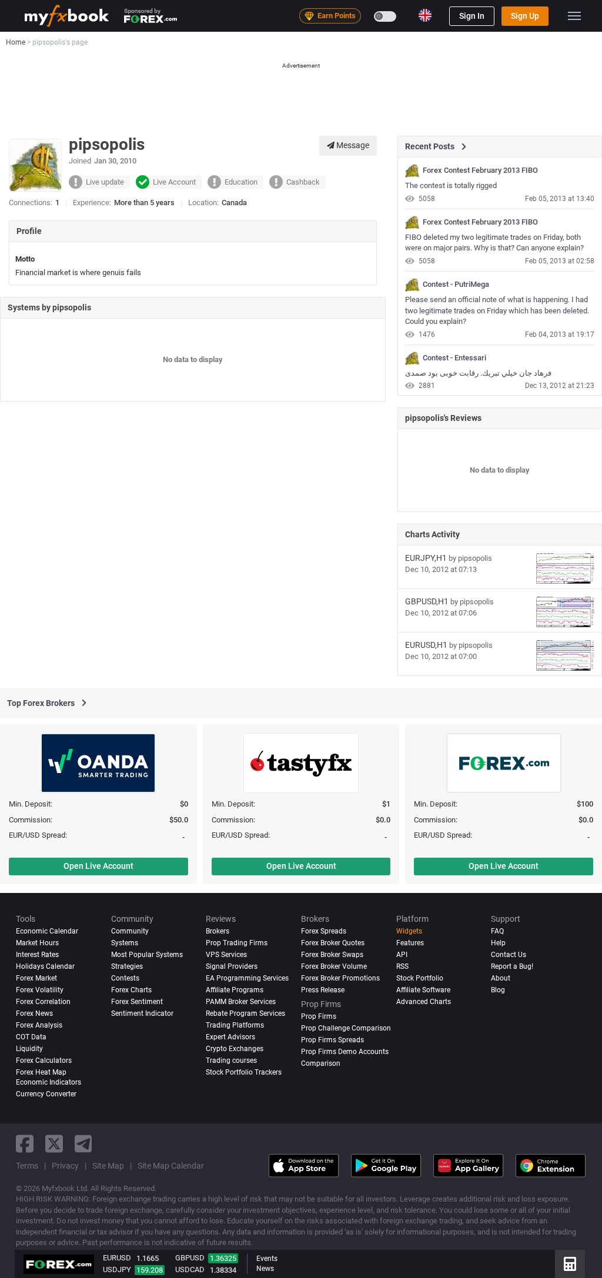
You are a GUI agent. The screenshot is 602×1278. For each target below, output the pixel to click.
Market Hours (37, 943)
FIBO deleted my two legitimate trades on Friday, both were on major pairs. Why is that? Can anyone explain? (494, 243)
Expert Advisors (230, 1037)
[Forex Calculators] (570, 1264)
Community (130, 931)
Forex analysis (39, 1025)
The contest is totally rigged (451, 185)
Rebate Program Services (245, 1013)
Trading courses (231, 1060)
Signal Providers (231, 966)
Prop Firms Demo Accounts (345, 1052)
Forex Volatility (39, 990)
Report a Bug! (512, 966)
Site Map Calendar (171, 1165)
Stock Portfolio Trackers (244, 1072)
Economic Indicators (48, 1082)
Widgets (409, 931)
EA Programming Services (247, 978)
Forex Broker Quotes (332, 943)
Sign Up (525, 16)
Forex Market (36, 978)
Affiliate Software (423, 990)
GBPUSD (190, 1257)
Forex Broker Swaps (332, 955)
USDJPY (117, 1269)
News (265, 1268)
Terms (27, 1165)
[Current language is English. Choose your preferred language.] (425, 15)
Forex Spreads (323, 931)
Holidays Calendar (45, 966)
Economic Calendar (47, 931)
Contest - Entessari (454, 358)
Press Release (323, 990)
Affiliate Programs (234, 990)
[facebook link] (25, 1143)
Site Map (108, 1165)
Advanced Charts (423, 1002)
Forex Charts (131, 990)
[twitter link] (54, 1143)
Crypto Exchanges (234, 1049)
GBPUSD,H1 (427, 601)
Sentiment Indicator (142, 1013)
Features (410, 943)
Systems (124, 943)
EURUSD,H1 (426, 645)
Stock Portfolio (419, 978)
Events (266, 1258)
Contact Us (508, 955)
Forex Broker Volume (334, 966)
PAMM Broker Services (241, 1002)
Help (498, 943)
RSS (402, 966)
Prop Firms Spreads (332, 1040)
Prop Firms (318, 1016)
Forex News (34, 1013)
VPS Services (226, 955)
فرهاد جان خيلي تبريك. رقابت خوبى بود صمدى (478, 373)
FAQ (497, 931)
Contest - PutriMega (456, 284)
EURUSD (117, 1257)
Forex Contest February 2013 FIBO (480, 170)
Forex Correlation (43, 1002)
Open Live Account (98, 866)
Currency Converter (46, 1094)
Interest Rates (37, 955)
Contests (125, 978)
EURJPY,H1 (426, 558)
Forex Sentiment (137, 1002)
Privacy (65, 1165)
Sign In (471, 16)
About (500, 978)
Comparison (320, 1063)
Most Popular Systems (147, 955)
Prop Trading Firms (236, 943)
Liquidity (29, 1049)
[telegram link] (83, 1143)
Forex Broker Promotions (340, 978)
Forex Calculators (44, 1060)
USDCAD (190, 1269)
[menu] (574, 16)
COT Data (31, 1037)
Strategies (127, 966)
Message (352, 145)
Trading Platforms (235, 1025)
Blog (498, 990)
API (401, 955)
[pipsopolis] (412, 170)
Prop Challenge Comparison (346, 1028)
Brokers (217, 931)
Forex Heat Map (41, 1072)
